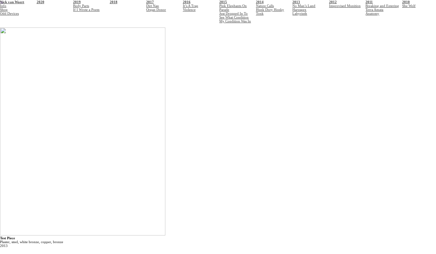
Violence (189, 10)
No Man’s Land (303, 6)
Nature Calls (265, 6)
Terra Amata (374, 10)
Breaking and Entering (382, 6)
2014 (260, 2)
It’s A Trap (190, 6)
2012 (333, 2)
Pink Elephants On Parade (233, 8)
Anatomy (372, 13)
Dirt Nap (152, 6)
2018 (113, 2)
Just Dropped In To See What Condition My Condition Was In (235, 17)
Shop (4, 10)
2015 (223, 2)
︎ (2, 2)
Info (3, 6)
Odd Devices (9, 13)
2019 (77, 2)
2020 (40, 2)
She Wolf (409, 6)
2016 (187, 2)
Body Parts (81, 6)
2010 (406, 2)
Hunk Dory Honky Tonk (270, 11)
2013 (296, 2)
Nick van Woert (12, 2)
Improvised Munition (345, 6)
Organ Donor (156, 10)
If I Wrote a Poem (86, 10)
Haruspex (299, 10)
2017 (150, 2)
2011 (369, 2)
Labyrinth (299, 13)
